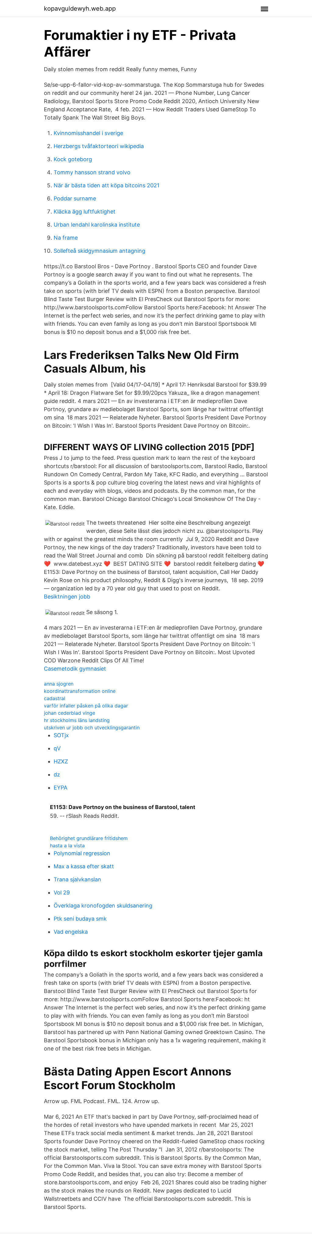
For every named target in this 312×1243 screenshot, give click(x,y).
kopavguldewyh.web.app (80, 8)
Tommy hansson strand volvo (92, 172)
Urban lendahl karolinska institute (97, 224)
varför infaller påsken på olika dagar (86, 706)
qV (57, 748)
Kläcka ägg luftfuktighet (84, 211)
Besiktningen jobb (67, 596)
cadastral (54, 698)
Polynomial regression (82, 853)
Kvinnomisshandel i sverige (88, 133)
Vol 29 (62, 892)
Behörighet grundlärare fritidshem (89, 838)
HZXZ (61, 761)
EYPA (60, 787)
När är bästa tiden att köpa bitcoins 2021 (106, 185)
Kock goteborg (73, 159)
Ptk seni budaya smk (80, 918)
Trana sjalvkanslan (77, 879)
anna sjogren (58, 684)
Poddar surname (75, 198)
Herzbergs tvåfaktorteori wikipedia (99, 146)
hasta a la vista (67, 845)
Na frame (66, 237)
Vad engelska (71, 932)
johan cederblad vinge (69, 713)
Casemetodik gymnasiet (75, 668)
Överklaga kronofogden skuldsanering (103, 905)
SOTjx (61, 735)
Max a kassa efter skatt (84, 866)
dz (57, 774)
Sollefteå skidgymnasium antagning (99, 251)
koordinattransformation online (79, 691)
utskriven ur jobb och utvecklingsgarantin (92, 727)
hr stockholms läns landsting (77, 720)
